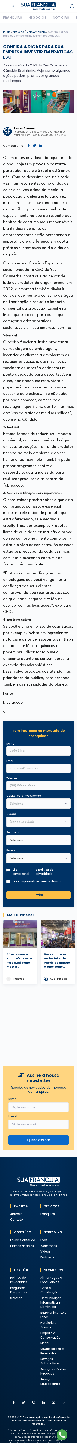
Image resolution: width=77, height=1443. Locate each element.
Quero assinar (38, 1140)
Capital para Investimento (23, 796)
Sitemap (16, 1298)
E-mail (12, 1116)
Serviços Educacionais (50, 1381)
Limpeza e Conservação (50, 1335)
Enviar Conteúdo (22, 1240)
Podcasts (47, 1257)
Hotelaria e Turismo (48, 1325)
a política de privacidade (44, 872)
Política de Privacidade (19, 1280)
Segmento (13, 832)
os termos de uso (48, 881)
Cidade (11, 814)
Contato (16, 1220)
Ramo (10, 850)
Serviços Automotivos (49, 1361)
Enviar (38, 895)
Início (6, 32)
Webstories (48, 1246)
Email (10, 761)
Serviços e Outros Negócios (53, 1371)
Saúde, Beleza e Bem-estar (52, 1351)
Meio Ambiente (36, 32)
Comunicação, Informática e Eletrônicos (51, 1302)
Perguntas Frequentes (18, 1290)
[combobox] (35, 822)
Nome (10, 743)
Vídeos (45, 1252)
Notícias (61, 17)
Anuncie (16, 1214)
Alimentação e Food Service (51, 1280)
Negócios (37, 17)
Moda (44, 1343)
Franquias (12, 17)
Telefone (11, 778)
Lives (43, 1240)
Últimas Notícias (22, 1246)
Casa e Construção (49, 1290)
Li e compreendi (33, 872)
